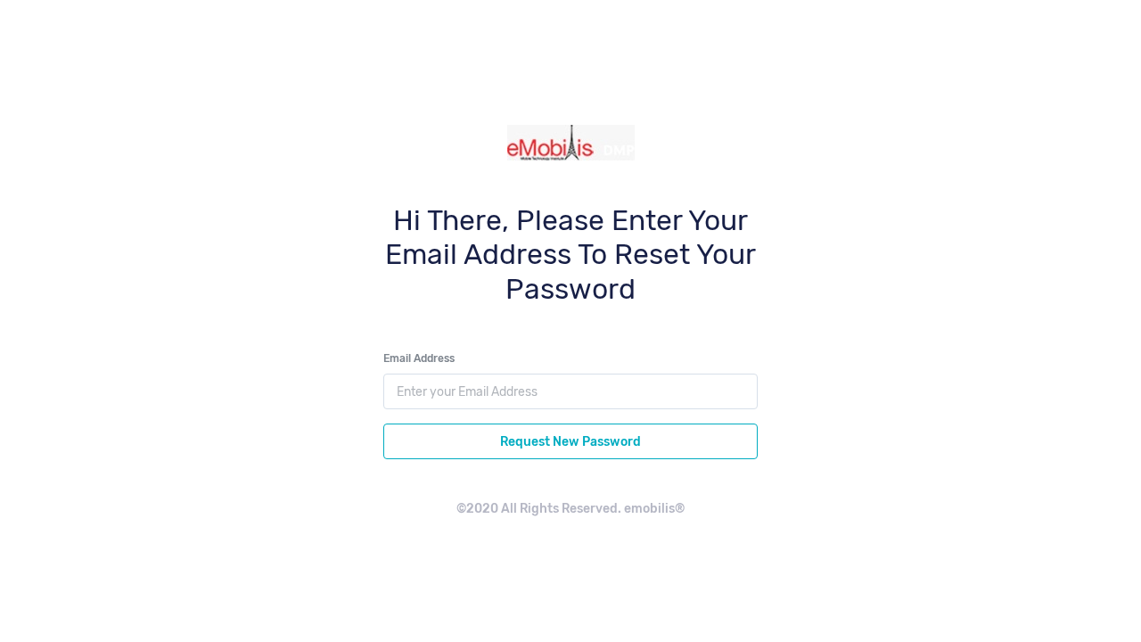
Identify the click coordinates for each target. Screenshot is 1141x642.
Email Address (419, 358)
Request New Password (570, 441)
